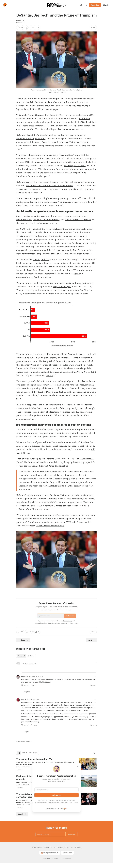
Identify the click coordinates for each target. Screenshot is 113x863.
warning (50, 375)
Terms (65, 847)
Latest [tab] (24, 753)
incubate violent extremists (46, 219)
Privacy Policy (73, 802)
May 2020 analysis (62, 286)
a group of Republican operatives (35, 384)
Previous (24, 640)
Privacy (59, 847)
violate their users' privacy (78, 219)
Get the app (67, 853)
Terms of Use (67, 800)
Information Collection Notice (56, 802)
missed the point (32, 142)
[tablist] (25, 656)
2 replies (27, 692)
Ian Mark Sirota (27, 676)
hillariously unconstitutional (50, 525)
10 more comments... (23, 742)
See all (21, 814)
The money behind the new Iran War (34, 759)
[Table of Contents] (2, 431)
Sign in (106, 5)
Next (90, 640)
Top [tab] (19, 753)
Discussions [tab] (33, 753)
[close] (77, 766)
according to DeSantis (75, 165)
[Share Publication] (86, 5)
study (28, 229)
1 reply (26, 732)
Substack (45, 858)
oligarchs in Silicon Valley (51, 135)
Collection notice (75, 847)
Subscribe (95, 5)
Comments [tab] (21, 656)
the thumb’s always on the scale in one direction (49, 185)
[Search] (81, 5)
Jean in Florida (26, 699)
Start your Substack (50, 853)
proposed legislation (31, 155)
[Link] (13, 211)
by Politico (44, 259)
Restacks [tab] (31, 656)
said (74, 522)
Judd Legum (20, 20)
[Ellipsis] (95, 676)
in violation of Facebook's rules (52, 365)
